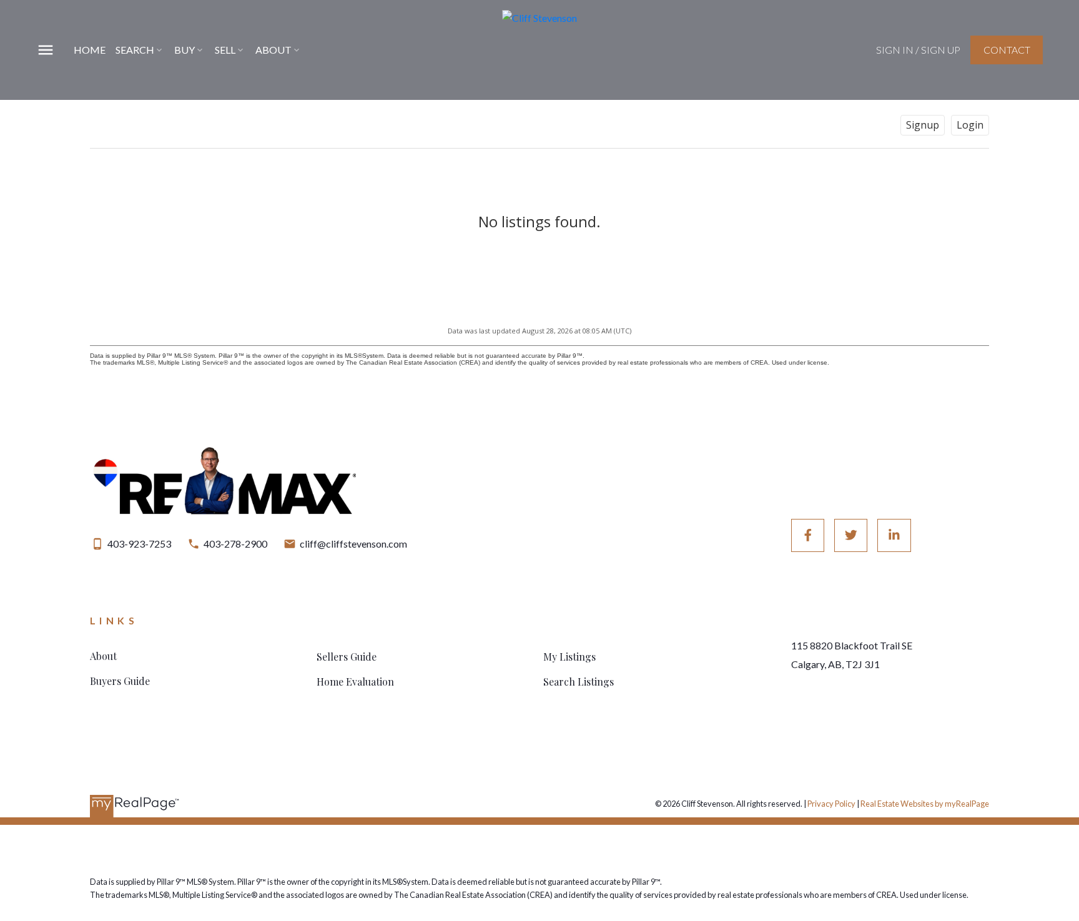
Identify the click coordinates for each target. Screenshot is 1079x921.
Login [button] (970, 125)
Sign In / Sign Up (918, 50)
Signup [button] (922, 125)
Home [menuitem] (90, 50)
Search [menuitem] (135, 50)
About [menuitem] (273, 50)
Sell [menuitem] (225, 50)
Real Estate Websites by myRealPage (924, 804)
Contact (1006, 50)
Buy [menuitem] (184, 50)
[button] (918, 50)
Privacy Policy (831, 804)
